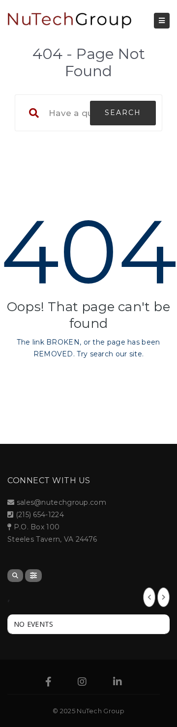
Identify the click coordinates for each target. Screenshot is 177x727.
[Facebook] (48, 683)
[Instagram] (82, 683)
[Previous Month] (149, 597)
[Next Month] (163, 597)
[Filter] (33, 575)
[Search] (15, 575)
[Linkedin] (117, 683)
